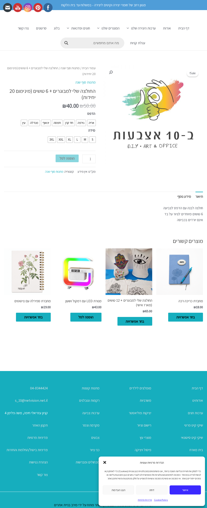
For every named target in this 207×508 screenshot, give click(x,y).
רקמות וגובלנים (89, 400)
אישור (185, 490)
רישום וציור (144, 425)
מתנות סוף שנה (70, 68)
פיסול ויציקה (143, 449)
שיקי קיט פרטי (193, 425)
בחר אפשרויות (185, 317)
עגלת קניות (137, 43)
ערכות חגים (195, 413)
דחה (151, 490)
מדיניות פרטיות (145, 499)
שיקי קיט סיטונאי (192, 437)
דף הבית (183, 28)
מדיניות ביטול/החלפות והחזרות (27, 449)
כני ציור (94, 449)
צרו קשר (23, 28)
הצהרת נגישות (38, 462)
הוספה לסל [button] (85, 317)
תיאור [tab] (199, 196)
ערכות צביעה (90, 413)
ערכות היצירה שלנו (143, 28)
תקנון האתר (40, 425)
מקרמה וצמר (90, 425)
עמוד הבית (89, 68)
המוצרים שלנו (110, 28)
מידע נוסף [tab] (184, 196)
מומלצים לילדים (140, 388)
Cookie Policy (161, 499)
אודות (167, 28)
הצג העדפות (118, 490)
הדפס (91, 113)
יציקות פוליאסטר (140, 413)
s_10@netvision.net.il (31, 400)
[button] (105, 462)
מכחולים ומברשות (87, 462)
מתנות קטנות (90, 388)
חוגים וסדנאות (80, 28)
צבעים (95, 437)
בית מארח (196, 449)
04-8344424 (39, 388)
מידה (91, 130)
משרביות (145, 400)
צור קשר (42, 474)
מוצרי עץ (145, 437)
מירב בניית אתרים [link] (65, 505)
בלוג (57, 28)
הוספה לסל (67, 158)
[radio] (91, 123)
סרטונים (41, 28)
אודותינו (197, 400)
